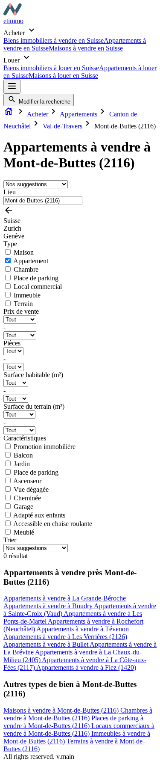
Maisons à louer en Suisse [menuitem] (63, 75)
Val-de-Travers (62, 126)
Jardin (22, 463)
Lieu (9, 192)
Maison (24, 252)
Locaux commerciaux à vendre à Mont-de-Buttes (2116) (78, 729)
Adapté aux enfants (39, 515)
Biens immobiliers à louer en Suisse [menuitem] (51, 67)
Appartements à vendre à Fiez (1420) (86, 667)
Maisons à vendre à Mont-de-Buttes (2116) (61, 710)
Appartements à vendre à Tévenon (82, 629)
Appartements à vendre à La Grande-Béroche (64, 598)
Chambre (26, 269)
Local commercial (38, 286)
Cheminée (27, 498)
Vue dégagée (31, 489)
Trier (9, 540)
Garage (23, 506)
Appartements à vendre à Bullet (46, 644)
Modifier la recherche (43, 101)
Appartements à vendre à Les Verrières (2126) (65, 636)
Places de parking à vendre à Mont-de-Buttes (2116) (73, 721)
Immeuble (27, 295)
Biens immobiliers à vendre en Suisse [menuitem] (53, 40)
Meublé (24, 532)
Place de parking (36, 278)
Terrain (23, 303)
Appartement (30, 261)
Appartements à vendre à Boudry (48, 605)
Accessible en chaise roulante (52, 523)
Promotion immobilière (45, 446)
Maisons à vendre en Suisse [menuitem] (86, 48)
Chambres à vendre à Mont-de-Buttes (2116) (77, 714)
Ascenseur (27, 481)
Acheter (37, 114)
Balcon (23, 455)
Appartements (78, 114)
